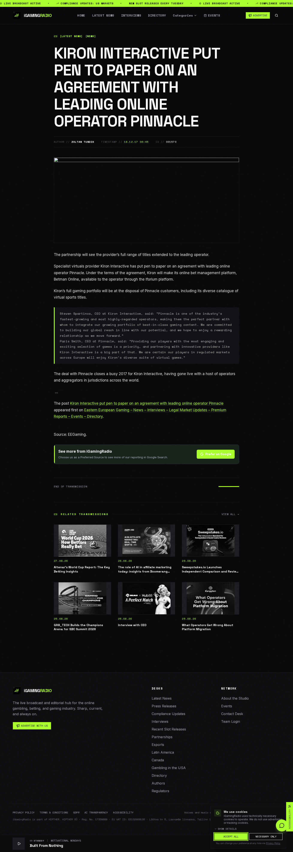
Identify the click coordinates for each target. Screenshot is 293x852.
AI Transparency (96, 812)
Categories (183, 15)
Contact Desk (232, 714)
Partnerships (162, 737)
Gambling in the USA (169, 768)
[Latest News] (71, 36)
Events (214, 15)
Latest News (103, 15)
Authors (158, 783)
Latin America (163, 752)
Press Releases (164, 706)
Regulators (160, 791)
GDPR (76, 812)
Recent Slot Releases (169, 729)
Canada (158, 760)
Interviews (131, 15)
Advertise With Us (34, 725)
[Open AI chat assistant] (282, 825)
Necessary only (265, 836)
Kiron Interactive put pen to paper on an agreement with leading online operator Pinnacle (147, 403)
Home (81, 15)
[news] (90, 36)
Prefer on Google (218, 454)
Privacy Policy (24, 812)
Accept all (231, 836)
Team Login (230, 721)
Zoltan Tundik (82, 142)
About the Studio (235, 698)
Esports (158, 744)
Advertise (260, 15)
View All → (230, 514)
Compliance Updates (168, 714)
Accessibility (123, 812)
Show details (227, 829)
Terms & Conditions (54, 812)
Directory (157, 15)
